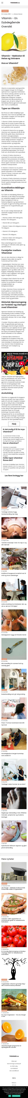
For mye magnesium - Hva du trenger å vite (13, 1015)
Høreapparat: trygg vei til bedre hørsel (13, 635)
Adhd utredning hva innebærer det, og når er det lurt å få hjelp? (13, 605)
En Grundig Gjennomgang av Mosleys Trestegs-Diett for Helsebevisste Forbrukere (13, 952)
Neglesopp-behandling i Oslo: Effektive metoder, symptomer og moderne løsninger (13, 815)
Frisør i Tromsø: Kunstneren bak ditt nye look (12, 724)
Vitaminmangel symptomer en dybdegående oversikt (11, 1046)
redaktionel (5, 11)
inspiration (4, 507)
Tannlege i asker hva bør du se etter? (13, 784)
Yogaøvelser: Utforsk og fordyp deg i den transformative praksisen (13, 984)
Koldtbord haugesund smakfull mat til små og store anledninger (13, 574)
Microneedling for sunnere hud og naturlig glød (12, 664)
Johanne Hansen (17, 14)
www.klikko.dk (15, 1070)
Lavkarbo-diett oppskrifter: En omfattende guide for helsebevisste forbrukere (13, 920)
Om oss (14, 1085)
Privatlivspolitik (16, 1095)
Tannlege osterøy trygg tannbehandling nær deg (9, 513)
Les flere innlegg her (14, 475)
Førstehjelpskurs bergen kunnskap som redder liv (12, 755)
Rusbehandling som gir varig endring (13, 694)
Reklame (14, 1083)
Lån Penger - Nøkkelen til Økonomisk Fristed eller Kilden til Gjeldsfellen (13, 888)
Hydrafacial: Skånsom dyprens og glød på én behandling (13, 847)
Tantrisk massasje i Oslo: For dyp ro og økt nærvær (13, 544)
